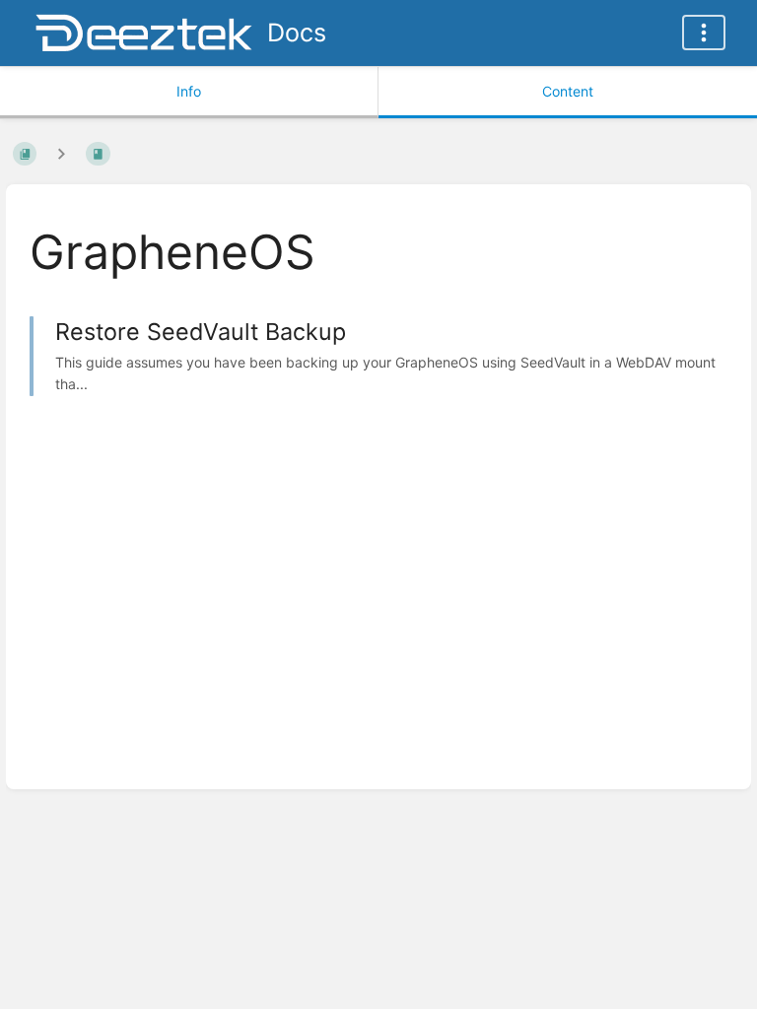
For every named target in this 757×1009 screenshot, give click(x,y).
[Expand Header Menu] (703, 32)
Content (567, 91)
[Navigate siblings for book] (61, 153)
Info (188, 91)
